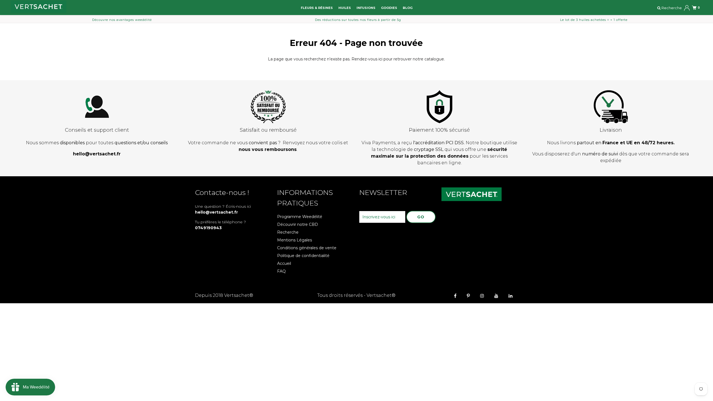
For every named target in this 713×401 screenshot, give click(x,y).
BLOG (407, 8)
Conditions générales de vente (306, 247)
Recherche (288, 232)
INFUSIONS (365, 8)
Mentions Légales (294, 240)
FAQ (281, 271)
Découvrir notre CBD (297, 224)
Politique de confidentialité (303, 255)
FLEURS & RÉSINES (317, 8)
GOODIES (389, 8)
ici (380, 59)
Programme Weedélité (299, 216)
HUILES (344, 8)
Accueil (284, 263)
